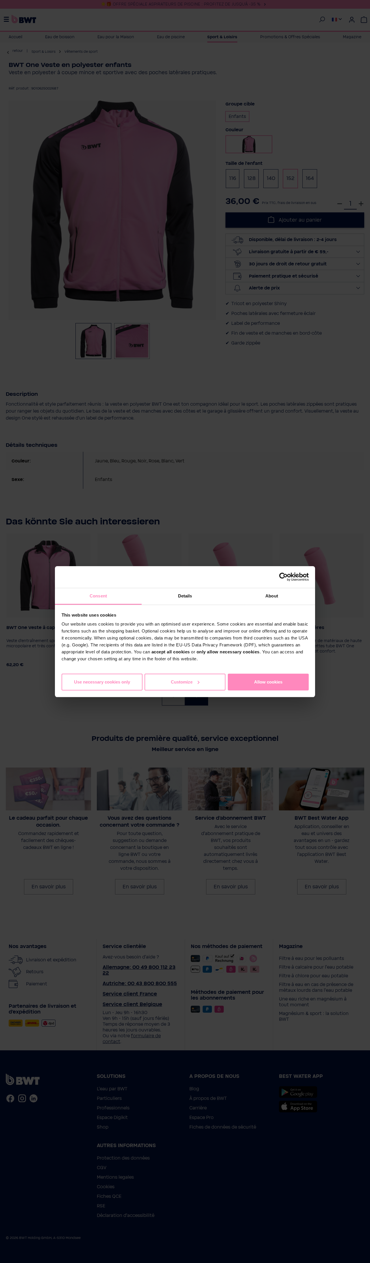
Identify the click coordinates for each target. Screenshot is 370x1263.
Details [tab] (185, 595)
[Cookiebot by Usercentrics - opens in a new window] (283, 577)
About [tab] (271, 595)
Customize (182, 681)
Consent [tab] (98, 595)
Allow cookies (268, 681)
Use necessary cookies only (102, 681)
